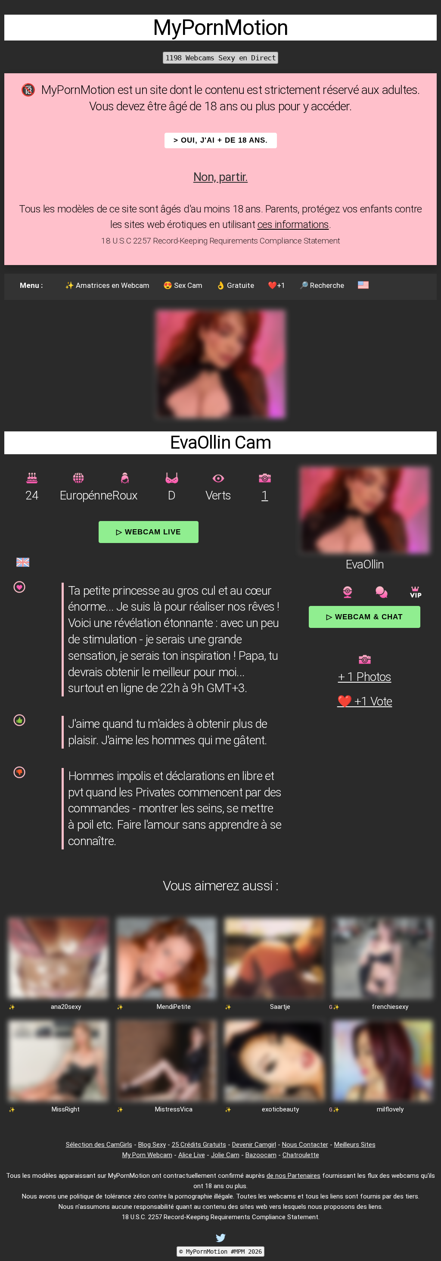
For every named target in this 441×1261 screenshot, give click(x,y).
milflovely (390, 1109)
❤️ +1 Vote (364, 701)
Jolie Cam (225, 1155)
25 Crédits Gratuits (199, 1145)
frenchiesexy (390, 1007)
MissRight (66, 1109)
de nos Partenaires (293, 1176)
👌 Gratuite (235, 285)
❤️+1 (277, 285)
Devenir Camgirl (254, 1145)
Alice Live (191, 1155)
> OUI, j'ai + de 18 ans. (221, 140)
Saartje (280, 1007)
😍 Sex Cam (182, 285)
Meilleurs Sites (355, 1145)
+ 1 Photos (364, 677)
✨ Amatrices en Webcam (107, 285)
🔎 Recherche (321, 285)
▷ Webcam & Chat (364, 617)
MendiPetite (174, 1007)
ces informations (293, 224)
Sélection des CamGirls (99, 1145)
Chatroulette (301, 1155)
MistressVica (174, 1109)
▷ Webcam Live (148, 532)
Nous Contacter (305, 1145)
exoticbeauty (280, 1109)
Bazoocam (260, 1155)
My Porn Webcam (147, 1155)
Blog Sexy (152, 1145)
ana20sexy (66, 1007)
